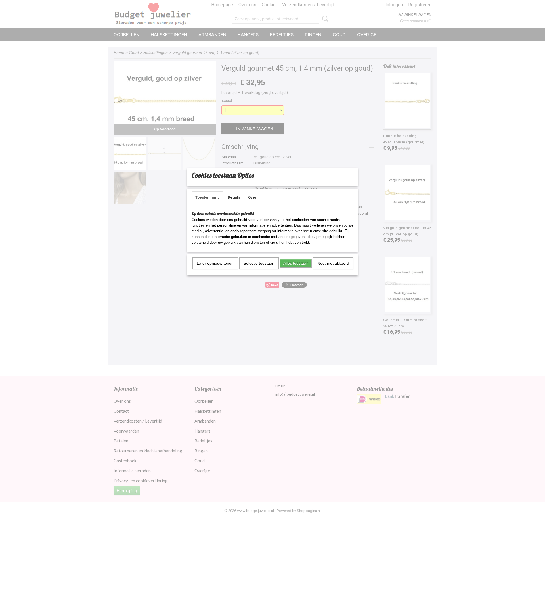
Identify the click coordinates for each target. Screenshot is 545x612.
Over (252, 197)
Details (234, 197)
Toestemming (207, 197)
